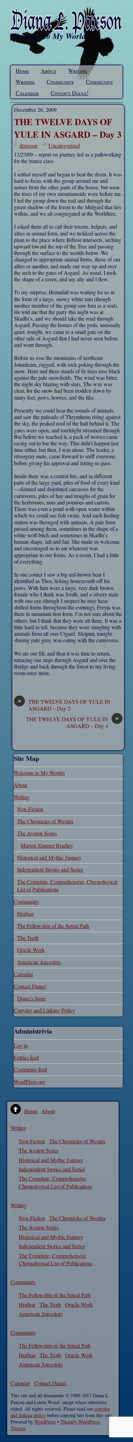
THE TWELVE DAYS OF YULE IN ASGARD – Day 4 (72, 722)
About (48, 70)
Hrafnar (25, 913)
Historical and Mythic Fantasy (49, 857)
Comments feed (30, 1069)
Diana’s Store (31, 998)
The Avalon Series (37, 833)
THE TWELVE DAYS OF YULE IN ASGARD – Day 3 (67, 127)
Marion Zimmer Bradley (46, 845)
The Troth (28, 937)
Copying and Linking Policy (44, 1010)
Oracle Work (31, 949)
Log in (21, 1045)
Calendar (27, 92)
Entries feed (26, 1057)
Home (22, 70)
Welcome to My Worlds (39, 772)
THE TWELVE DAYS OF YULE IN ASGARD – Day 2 (64, 704)
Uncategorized (64, 145)
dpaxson (28, 145)
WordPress (45, 1421)
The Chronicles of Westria (45, 821)
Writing (77, 70)
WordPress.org (29, 1081)
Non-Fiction (30, 808)
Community (60, 81)
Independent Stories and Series (50, 869)
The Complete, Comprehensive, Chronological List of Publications (55, 1182)
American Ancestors (39, 962)
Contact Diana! (69, 92)
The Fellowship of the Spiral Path (53, 925)
